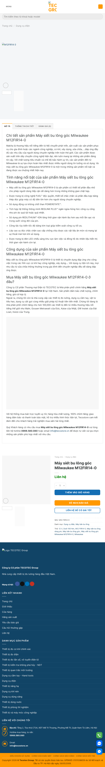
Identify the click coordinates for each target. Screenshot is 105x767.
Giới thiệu (7, 606)
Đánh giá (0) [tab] (45, 126)
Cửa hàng (7, 612)
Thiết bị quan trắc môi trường (17, 670)
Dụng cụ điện (23, 25)
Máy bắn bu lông (82, 524)
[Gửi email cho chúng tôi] (22, 584)
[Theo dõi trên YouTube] (32, 584)
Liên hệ (5, 633)
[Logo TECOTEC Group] (15, 556)
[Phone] (99, 735)
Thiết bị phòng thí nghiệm (15, 707)
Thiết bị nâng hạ (10, 686)
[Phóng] (5, 85)
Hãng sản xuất (9, 617)
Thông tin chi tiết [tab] (24, 126)
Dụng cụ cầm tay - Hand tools (17, 675)
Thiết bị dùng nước (12, 702)
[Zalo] (99, 743)
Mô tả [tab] (7, 126)
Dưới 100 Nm (68, 529)
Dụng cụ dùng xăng (12, 696)
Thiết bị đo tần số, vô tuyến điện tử (20, 659)
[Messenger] (99, 751)
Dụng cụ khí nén (10, 691)
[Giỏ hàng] (100, 6)
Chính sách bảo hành (63, 756)
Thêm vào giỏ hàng (77, 492)
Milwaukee (79, 534)
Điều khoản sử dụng (20, 756)
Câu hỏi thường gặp (12, 627)
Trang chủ (7, 25)
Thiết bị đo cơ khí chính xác (16, 649)
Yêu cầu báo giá (10, 622)
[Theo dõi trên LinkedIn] (27, 584)
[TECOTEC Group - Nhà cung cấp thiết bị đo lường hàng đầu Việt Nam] (52, 6)
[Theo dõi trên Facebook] (17, 584)
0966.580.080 (17, 735)
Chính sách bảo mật (41, 756)
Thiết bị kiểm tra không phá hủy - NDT (22, 665)
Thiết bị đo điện (10, 654)
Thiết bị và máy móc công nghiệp (19, 712)
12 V (60, 529)
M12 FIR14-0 (80, 529)
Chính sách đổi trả (85, 756)
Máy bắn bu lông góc (71, 531)
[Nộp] (99, 16)
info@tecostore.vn (59, 430)
